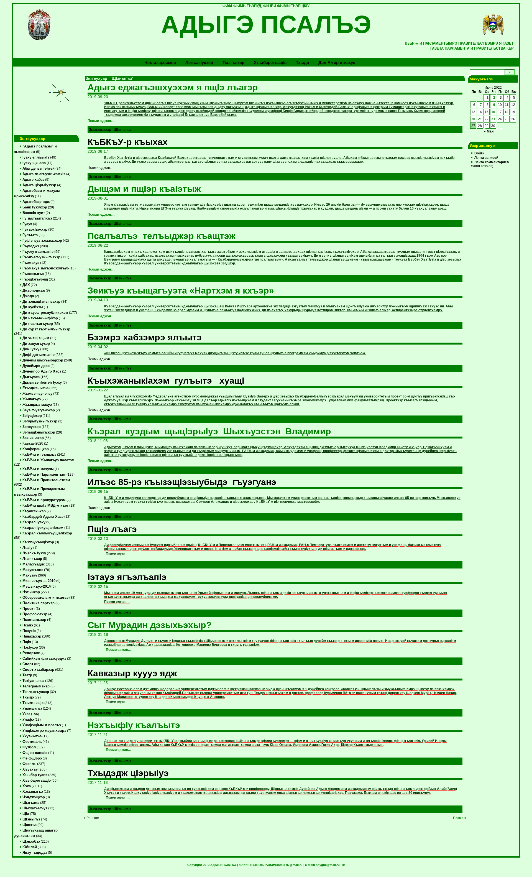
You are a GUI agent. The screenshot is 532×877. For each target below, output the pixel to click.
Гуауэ (27, 224)
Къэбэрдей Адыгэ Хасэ (42, 517)
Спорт (27, 664)
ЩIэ (25, 814)
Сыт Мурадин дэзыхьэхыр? (150, 625)
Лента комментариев (491, 162)
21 (480, 119)
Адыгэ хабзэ (33, 180)
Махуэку (29, 575)
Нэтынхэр (31, 592)
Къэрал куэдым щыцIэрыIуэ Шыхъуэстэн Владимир (209, 431)
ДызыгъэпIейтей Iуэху (42, 382)
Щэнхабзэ (31, 841)
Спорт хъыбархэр (38, 670)
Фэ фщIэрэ (32, 758)
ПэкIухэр (30, 647)
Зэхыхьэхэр (33, 438)
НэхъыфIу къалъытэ (134, 725)
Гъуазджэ (30, 246)
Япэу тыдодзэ (34, 853)
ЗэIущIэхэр (32, 416)
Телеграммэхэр (36, 686)
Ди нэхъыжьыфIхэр (40, 318)
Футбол (29, 747)
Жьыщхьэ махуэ (37, 405)
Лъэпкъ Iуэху (34, 553)
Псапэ (27, 625)
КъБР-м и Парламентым (44, 474)
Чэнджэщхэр (33, 797)
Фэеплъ (29, 764)
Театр (27, 675)
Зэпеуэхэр (31, 427)
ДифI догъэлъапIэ (38, 355)
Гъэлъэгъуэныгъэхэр (41, 257)
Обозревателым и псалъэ (45, 598)
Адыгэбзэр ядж (36, 202)
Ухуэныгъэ (32, 736)
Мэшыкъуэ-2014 (36, 586)
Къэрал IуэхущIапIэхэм (42, 528)
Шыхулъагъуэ (34, 808)
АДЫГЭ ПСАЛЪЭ (266, 24)
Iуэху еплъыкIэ (35, 157)
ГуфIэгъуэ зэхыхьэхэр (42, 241)
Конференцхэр (35, 449)
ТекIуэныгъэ (33, 681)
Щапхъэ (29, 825)
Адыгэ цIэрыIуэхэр (39, 185)
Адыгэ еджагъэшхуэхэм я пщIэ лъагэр (173, 87)
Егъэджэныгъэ (35, 388)
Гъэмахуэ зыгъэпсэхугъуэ (45, 268)
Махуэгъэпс (32, 570)
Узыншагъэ (32, 708)
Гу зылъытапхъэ (37, 218)
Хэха (26, 786)
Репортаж (31, 653)
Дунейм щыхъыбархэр (42, 360)
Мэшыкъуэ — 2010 (38, 581)
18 (506, 112)
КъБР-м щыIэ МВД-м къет (45, 506)
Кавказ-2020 (32, 443)
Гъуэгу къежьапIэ (37, 252)
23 (493, 119)
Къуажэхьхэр (34, 511)
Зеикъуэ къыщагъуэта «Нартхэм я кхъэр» (181, 290)
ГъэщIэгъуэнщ (35, 279)
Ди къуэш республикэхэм (45, 313)
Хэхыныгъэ (32, 792)
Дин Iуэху (30, 349)
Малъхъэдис (33, 564)
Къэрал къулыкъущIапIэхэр (47, 533)
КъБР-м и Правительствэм (46, 480)
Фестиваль (32, 742)
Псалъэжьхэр (34, 620)
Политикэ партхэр (38, 603)
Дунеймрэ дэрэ (36, 366)
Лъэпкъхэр (32, 559)
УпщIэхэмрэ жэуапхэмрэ (44, 731)
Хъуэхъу (30, 769)
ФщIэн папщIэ (34, 753)
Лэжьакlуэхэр (199, 62)
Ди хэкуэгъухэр (36, 344)
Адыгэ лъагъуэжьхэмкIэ (43, 174)
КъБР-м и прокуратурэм (44, 500)
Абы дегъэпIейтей (38, 168)
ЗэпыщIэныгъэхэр (38, 432)
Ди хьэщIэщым (35, 338)
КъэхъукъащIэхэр (38, 542)
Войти (479, 153)
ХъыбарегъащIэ (36, 780)
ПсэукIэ (29, 631)
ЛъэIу (27, 548)
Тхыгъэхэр (233, 62)
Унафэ (28, 720)
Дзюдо (28, 296)
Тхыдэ (302, 62)
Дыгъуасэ (31, 377)
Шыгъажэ (30, 803)
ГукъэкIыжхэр (34, 229)
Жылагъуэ (31, 399)
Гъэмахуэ (30, 263)
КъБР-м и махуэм (38, 469)
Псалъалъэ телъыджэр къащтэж (162, 236)
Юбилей (29, 847)
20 (473, 119)
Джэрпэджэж (33, 290)
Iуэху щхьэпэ (34, 163)
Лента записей (486, 157)
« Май (488, 131)
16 (493, 112)
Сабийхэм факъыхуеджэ (44, 659)
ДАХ (26, 285)
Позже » (459, 818)
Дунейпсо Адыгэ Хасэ (41, 371)
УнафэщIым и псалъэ (41, 725)
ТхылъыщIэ (33, 703)
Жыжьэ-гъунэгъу (37, 394)
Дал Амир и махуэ (336, 62)
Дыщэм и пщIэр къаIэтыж (144, 189)
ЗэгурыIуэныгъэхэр (39, 421)
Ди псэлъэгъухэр (37, 324)
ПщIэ (26, 642)
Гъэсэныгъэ (33, 274)
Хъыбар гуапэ (34, 775)
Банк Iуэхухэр (34, 207)
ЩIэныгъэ (31, 819)
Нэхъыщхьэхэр (160, 62)
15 (486, 112)
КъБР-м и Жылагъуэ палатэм (48, 460)
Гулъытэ (30, 235)
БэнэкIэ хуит (33, 213)
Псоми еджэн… (101, 121)
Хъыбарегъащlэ (270, 62)
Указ (26, 714)
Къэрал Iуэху (33, 522)
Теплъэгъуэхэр (35, 692)
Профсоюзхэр (34, 614)
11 (506, 104)
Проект (28, 609)
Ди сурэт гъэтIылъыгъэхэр (46, 329)
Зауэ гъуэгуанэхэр (38, 410)
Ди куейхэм (32, 307)
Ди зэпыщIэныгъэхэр (41, 302)
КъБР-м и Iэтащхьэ (39, 455)
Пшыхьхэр (31, 636)
